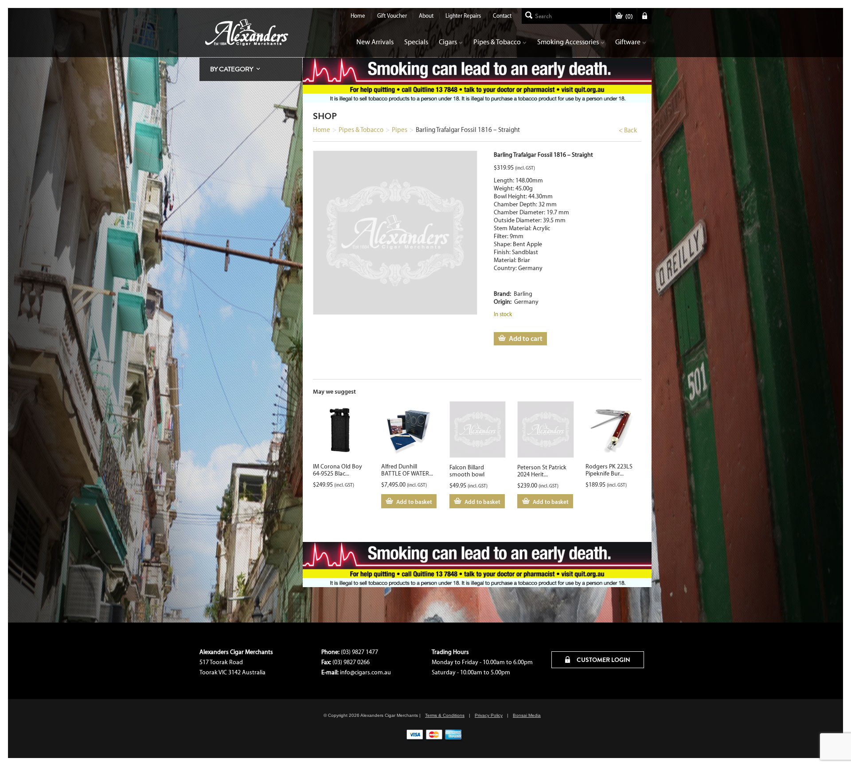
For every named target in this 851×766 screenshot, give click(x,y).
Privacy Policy (489, 715)
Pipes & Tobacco (497, 42)
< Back (628, 130)
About (426, 15)
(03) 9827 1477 (359, 652)
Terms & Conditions (445, 715)
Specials (416, 42)
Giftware (627, 42)
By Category (231, 69)
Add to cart (526, 338)
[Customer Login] (644, 16)
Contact (502, 15)
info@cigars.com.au (365, 672)
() (628, 16)
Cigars (448, 42)
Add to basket (414, 501)
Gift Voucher (392, 15)
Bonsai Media (527, 715)
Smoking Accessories (568, 42)
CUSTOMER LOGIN (602, 659)
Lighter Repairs (463, 15)
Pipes (399, 130)
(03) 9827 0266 (351, 662)
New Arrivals (375, 42)
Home (358, 15)
